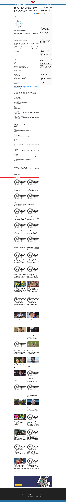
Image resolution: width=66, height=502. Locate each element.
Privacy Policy (31, 496)
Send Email (17, 166)
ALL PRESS (24, 4)
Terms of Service (27, 496)
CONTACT (28, 4)
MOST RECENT (19, 4)
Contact (40, 496)
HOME (15, 4)
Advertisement (36, 496)
